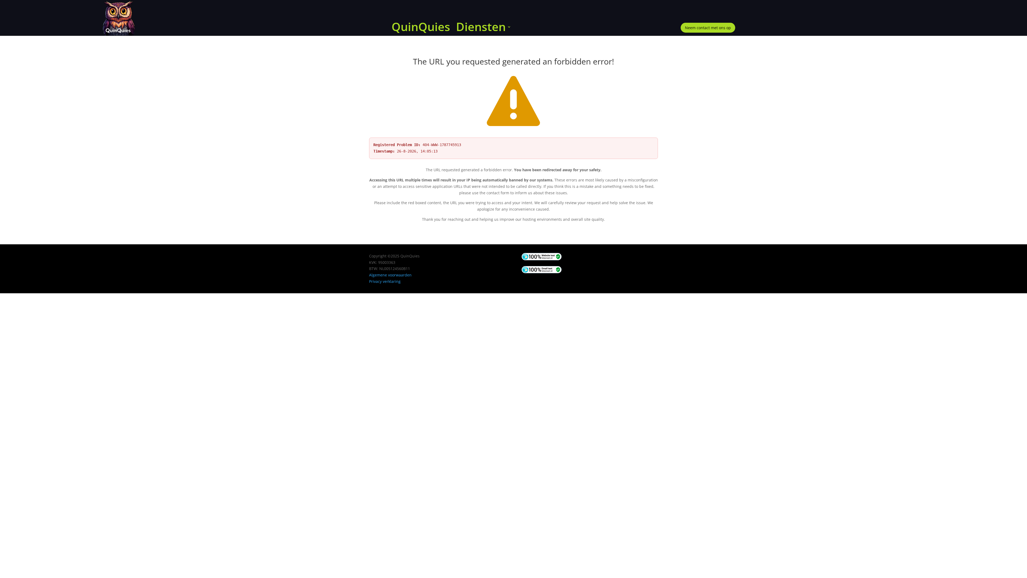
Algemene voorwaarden (390, 274)
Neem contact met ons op (708, 27)
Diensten (481, 28)
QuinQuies (421, 28)
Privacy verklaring (385, 281)
